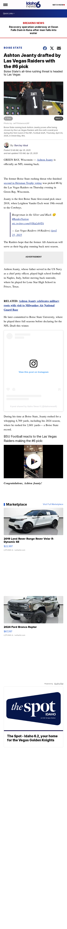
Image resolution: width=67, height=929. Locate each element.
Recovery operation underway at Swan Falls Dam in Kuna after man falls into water (33, 30)
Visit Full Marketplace (53, 504)
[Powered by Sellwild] (58, 684)
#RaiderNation (20, 219)
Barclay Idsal (21, 145)
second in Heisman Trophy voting (23, 183)
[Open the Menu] (5, 5)
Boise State (13, 47)
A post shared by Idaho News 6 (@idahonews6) (33, 406)
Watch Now (58, 5)
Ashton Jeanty (45, 159)
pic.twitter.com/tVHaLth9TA (28, 223)
